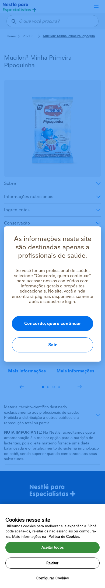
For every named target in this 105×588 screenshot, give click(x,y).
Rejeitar (52, 563)
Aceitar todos (52, 547)
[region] (52, 546)
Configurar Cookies (52, 578)
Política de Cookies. (64, 536)
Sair (52, 345)
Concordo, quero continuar (52, 323)
